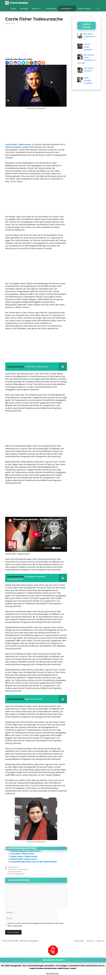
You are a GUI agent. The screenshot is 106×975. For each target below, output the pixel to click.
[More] (43, 63)
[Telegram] (11, 63)
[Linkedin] (35, 63)
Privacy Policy (51, 8)
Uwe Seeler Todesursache (22, 854)
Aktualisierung (52, 973)
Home (13, 8)
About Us (35, 8)
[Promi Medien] (7, 3)
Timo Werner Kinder (15, 872)
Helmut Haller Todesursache (23, 859)
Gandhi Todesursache (16, 874)
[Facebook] (7, 63)
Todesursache (65, 8)
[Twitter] (19, 63)
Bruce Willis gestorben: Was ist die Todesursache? (33, 861)
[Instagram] (15, 63)
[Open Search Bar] (98, 8)
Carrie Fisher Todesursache (18, 144)
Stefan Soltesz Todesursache (23, 856)
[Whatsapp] (27, 63)
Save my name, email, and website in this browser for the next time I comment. (35, 924)
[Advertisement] (36, 42)
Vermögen (24, 8)
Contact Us (90, 941)
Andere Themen (84, 8)
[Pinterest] (31, 63)
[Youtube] (39, 63)
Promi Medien (19, 3)
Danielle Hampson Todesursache (25, 851)
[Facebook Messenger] (23, 63)
